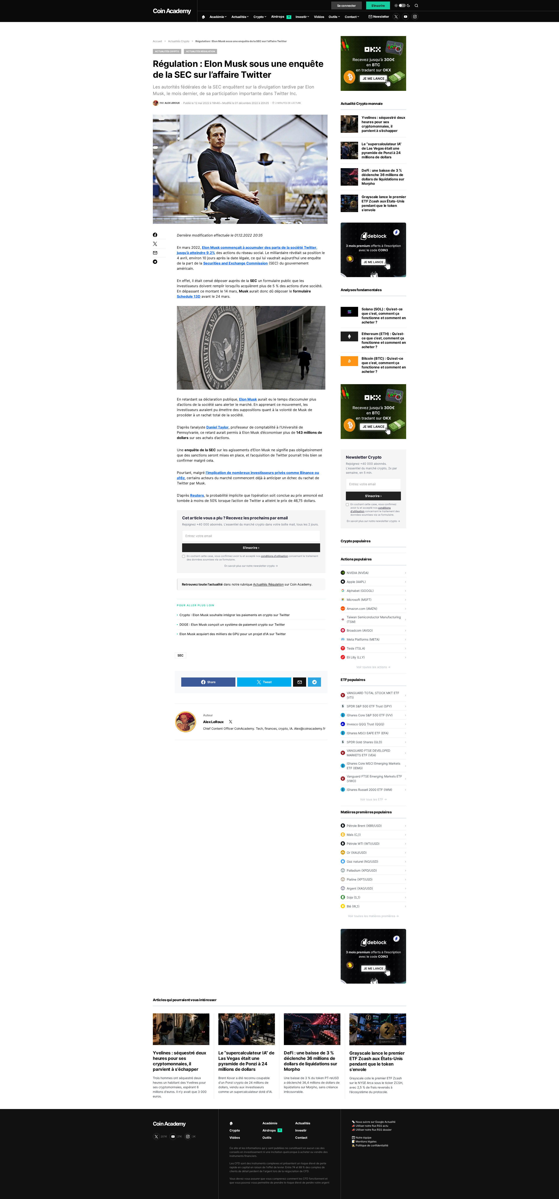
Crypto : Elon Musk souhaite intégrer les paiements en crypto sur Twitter (234, 615)
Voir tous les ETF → (373, 799)
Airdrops (271, 1130)
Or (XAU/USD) (357, 852)
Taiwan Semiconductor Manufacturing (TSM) (374, 619)
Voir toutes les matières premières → (373, 916)
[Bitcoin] (349, 361)
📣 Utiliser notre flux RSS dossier (372, 1129)
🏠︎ (231, 1123)
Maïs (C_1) (354, 834)
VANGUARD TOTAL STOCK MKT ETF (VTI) (373, 695)
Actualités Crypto (178, 41)
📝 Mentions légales (364, 1141)
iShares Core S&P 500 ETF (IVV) (370, 715)
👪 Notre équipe (361, 1137)
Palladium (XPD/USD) (362, 870)
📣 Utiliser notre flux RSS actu (370, 1125)
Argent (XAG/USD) (360, 888)
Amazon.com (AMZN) (362, 608)
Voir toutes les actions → (373, 667)
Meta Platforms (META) (363, 639)
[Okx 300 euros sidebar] (373, 63)
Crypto (234, 1130)
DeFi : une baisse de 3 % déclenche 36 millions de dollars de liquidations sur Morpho (383, 177)
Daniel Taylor (217, 427)
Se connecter (346, 5)
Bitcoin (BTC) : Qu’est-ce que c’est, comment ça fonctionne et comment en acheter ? (384, 365)
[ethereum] (349, 336)
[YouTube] (405, 16)
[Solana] (349, 311)
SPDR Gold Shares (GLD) (364, 742)
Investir (301, 1130)
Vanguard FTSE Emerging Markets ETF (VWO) (374, 778)
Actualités (302, 1123)
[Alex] (186, 722)
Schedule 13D (188, 296)
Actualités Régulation (200, 51)
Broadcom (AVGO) (360, 630)
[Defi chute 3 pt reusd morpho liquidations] (349, 177)
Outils (266, 1137)
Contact (301, 1137)
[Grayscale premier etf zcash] (349, 203)
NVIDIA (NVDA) (358, 573)
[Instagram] (414, 16)
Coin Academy (172, 11)
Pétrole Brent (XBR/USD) (364, 826)
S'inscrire (378, 5)
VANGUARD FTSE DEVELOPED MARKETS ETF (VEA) (368, 753)
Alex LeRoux (213, 722)
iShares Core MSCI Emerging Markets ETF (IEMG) (373, 766)
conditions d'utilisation (274, 556)
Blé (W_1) (353, 906)
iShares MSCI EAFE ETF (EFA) (367, 733)
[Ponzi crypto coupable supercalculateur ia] (349, 150)
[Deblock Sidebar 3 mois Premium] (373, 249)
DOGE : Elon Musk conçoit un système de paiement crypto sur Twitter (232, 624)
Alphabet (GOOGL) (360, 591)
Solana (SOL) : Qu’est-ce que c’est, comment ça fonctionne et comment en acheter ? (384, 315)
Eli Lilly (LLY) (356, 657)
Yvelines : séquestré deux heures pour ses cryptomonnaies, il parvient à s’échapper (383, 124)
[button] (402, 5)
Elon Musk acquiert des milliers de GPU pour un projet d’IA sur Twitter (232, 634)
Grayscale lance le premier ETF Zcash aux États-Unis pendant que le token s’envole (384, 203)
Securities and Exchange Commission (235, 263)
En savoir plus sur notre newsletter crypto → (251, 565)
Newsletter (381, 16)
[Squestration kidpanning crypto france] (349, 124)
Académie (269, 1123)
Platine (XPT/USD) (360, 879)
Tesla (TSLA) (356, 648)
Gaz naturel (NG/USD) (362, 861)
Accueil (157, 41)
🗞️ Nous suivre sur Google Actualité (373, 1121)
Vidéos (234, 1137)
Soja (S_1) (353, 897)
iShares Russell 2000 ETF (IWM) (369, 789)
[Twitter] (396, 16)
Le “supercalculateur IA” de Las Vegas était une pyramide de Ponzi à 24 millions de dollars (382, 150)
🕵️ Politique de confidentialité (370, 1145)
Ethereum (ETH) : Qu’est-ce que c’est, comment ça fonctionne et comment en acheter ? (384, 340)
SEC (180, 655)
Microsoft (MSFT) (359, 599)
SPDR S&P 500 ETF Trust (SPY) (369, 706)
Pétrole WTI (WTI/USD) (363, 843)
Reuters (197, 495)
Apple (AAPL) (356, 582)
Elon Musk (248, 399)
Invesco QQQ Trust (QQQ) (365, 724)
